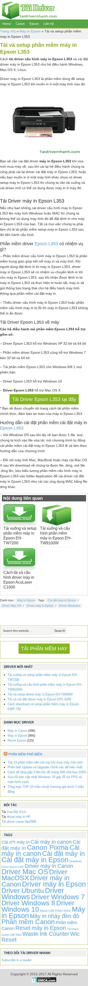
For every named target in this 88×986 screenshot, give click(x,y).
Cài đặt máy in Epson (62, 600)
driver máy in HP (19, 817)
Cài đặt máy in (63, 853)
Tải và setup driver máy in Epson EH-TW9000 (40, 694)
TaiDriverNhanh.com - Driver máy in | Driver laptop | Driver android (28, 10)
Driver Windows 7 (58, 897)
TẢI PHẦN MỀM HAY (44, 648)
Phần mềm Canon (28, 922)
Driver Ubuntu (22, 890)
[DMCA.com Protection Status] (44, 981)
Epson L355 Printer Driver (55, 910)
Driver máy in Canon (49, 866)
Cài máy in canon (51, 842)
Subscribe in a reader (16, 960)
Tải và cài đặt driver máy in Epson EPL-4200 (39, 699)
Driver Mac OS (11, 605)
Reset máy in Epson (40, 928)
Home (6, 24)
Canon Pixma (47, 847)
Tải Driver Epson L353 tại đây (44, 399)
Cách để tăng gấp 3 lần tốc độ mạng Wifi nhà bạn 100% (47, 772)
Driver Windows (69, 605)
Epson (34, 24)
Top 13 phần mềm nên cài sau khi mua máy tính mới (45, 762)
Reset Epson (17, 740)
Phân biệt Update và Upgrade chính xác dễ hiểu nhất (45, 767)
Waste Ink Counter (45, 934)
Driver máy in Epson (40, 605)
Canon (20, 24)
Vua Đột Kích (16, 812)
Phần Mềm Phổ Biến (25, 754)
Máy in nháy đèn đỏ (54, 916)
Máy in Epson (30, 31)
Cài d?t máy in (15, 842)
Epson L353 (46, 243)
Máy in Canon (17, 730)
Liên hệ (49, 24)
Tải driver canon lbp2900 (18, 821)
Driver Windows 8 (28, 903)
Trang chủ (8, 31)
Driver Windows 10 (37, 906)
